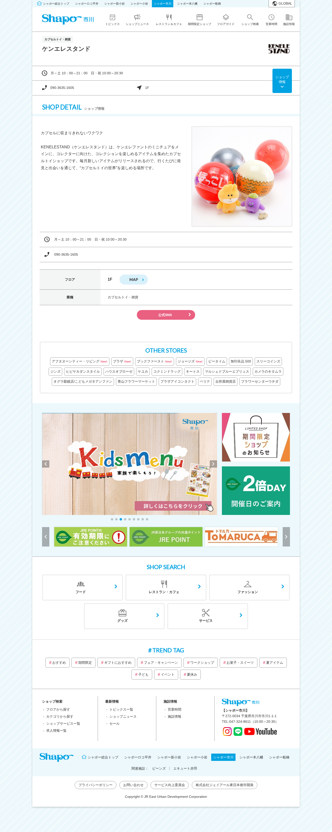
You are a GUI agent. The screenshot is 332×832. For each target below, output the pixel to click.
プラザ (122, 361)
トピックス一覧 (121, 709)
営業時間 (174, 709)
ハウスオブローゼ (118, 371)
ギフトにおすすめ (117, 662)
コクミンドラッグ (167, 371)
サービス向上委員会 (169, 785)
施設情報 (174, 716)
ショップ (282, 79)
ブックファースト (154, 361)
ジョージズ (190, 361)
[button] (112, 519)
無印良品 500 (241, 361)
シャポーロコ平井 (86, 3)
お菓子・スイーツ (240, 662)
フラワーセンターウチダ (260, 381)
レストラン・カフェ (164, 592)
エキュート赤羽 (185, 768)
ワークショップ (202, 662)
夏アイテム (274, 662)
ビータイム (216, 361)
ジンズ (55, 371)
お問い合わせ (133, 785)
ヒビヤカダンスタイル (83, 371)
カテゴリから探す (59, 716)
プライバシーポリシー (96, 785)
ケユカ (143, 371)
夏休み (192, 674)
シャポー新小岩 (114, 3)
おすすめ (59, 662)
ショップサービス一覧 (63, 723)
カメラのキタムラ (268, 371)
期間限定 (85, 662)
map (133, 279)
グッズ (122, 620)
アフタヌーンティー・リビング (79, 361)
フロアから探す (58, 709)
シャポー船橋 (212, 3)
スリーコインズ (268, 361)
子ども (143, 674)
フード (81, 592)
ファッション (247, 592)
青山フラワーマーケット (136, 381)
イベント (168, 674)
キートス (193, 371)
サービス (206, 620)
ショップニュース (123, 716)
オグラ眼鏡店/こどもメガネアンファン (82, 381)
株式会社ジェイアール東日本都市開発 (224, 785)
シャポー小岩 (139, 3)
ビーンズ (159, 768)
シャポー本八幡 (187, 3)
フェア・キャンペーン (161, 662)
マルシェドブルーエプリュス (227, 371)
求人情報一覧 (56, 730)
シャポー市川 (162, 3)
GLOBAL (285, 3)
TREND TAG (168, 650)
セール (114, 723)
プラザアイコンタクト (177, 381)
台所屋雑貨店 (225, 381)
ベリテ (205, 381)
